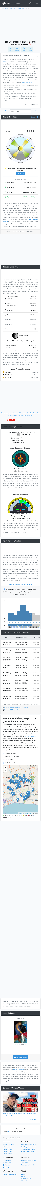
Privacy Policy (25, 1181)
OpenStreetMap (28, 813)
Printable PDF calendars (12, 710)
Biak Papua (20, 1018)
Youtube (7, 1165)
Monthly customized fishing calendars (16, 707)
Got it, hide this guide (31, 104)
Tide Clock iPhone (28, 1151)
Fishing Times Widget (9, 1174)
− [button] (5, 770)
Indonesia (12, 8)
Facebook (7, 1160)
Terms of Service (26, 1178)
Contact (23, 1174)
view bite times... (27, 82)
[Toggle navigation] (36, 3)
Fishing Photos (7, 1151)
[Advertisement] (20, 24)
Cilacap (5, 62)
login (8, 1131)
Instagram (7, 1162)
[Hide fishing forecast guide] (37, 56)
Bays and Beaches (10, 753)
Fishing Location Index (28, 1165)
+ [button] (5, 767)
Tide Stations (7, 1147)
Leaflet (20, 813)
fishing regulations (30, 736)
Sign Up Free (20, 173)
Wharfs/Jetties (9, 760)
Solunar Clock (25, 1162)
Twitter (6, 1167)
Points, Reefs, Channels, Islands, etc (16, 763)
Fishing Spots (4, 8)
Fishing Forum (7, 1149)
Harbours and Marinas (12, 756)
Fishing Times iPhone (29, 1147)
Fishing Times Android (30, 1144)
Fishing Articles (7, 1153)
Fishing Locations (8, 1144)
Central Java (20, 8)
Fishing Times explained (28, 1160)
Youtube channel (18, 1069)
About (23, 1176)
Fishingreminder (13, 3)
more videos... (33, 1119)
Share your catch (21, 1057)
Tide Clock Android (29, 1149)
